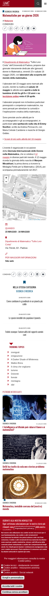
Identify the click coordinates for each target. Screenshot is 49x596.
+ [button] (6, 177)
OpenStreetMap (36, 219)
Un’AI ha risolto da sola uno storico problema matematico (23, 468)
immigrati (15, 352)
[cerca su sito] (38, 3)
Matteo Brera (17, 363)
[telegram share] (16, 28)
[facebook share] (22, 28)
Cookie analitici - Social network (18, 572)
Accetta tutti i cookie (12, 586)
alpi (12, 385)
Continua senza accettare (15, 592)
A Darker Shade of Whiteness (24, 359)
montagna (15, 381)
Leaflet (30, 219)
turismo (14, 370)
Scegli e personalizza (12, 577)
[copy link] (5, 28)
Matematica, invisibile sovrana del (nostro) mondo (22, 508)
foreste (14, 377)
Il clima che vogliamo (20, 367)
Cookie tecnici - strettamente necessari (21, 565)
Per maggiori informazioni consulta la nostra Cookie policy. (24, 559)
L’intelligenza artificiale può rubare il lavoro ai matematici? (24, 428)
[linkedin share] (28, 28)
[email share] (33, 28)
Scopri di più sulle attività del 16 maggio (22, 139)
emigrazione (16, 356)
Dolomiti (15, 374)
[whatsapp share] (10, 28)
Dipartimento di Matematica (17, 62)
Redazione (8, 21)
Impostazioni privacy (24, 528)
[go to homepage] (6, 3)
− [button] (6, 181)
